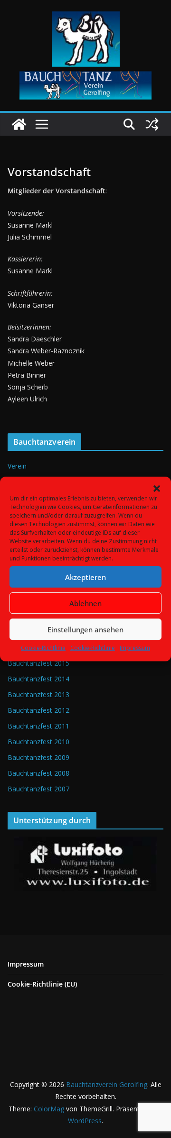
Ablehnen (85, 603)
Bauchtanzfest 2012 (38, 710)
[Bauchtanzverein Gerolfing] (19, 124)
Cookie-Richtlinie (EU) (42, 983)
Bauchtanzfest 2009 (38, 757)
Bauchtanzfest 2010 (38, 741)
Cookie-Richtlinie (43, 648)
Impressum (135, 648)
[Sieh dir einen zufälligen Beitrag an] (152, 124)
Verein (17, 465)
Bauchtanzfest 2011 (38, 725)
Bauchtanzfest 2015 (38, 663)
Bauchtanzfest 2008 (38, 773)
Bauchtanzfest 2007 (38, 788)
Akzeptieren (85, 577)
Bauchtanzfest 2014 (38, 678)
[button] (157, 488)
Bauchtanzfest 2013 (38, 694)
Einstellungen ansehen (86, 629)
